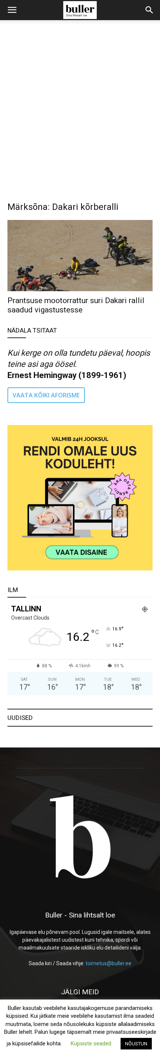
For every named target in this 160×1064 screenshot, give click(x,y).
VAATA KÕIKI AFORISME (46, 395)
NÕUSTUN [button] (136, 1043)
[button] (12, 10)
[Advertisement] (80, 104)
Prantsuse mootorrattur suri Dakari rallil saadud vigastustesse (75, 305)
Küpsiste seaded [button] (91, 1043)
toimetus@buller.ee (108, 963)
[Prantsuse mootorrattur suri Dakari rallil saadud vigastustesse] (80, 255)
